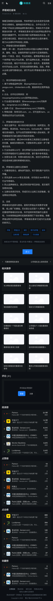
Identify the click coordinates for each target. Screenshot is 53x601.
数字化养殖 (34, 230)
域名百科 (18, 14)
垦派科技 (20, 589)
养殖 (8, 230)
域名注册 (29, 589)
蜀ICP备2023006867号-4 (33, 598)
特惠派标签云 (38, 589)
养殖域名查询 (39, 241)
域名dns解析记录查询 (26, 592)
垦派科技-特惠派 (26, 241)
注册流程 (16, 234)
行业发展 (36, 234)
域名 (25, 230)
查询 (43, 230)
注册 (31, 393)
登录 (49, 3)
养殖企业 (17, 230)
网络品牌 (26, 234)
